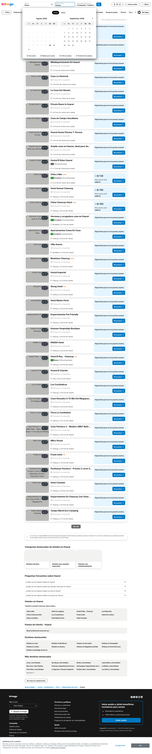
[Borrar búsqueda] (52, 4)
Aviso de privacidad (61, 711)
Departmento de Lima (69, 687)
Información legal (60, 708)
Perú (57, 687)
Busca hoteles (30, 687)
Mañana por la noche (48, 56)
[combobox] (38, 5)
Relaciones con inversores (18, 732)
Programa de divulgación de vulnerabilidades (69, 720)
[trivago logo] (8, 4)
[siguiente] (92, 18)
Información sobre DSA (62, 714)
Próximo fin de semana (85, 56)
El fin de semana (66, 56)
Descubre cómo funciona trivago (65, 731)
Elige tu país (13, 702)
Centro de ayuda (60, 728)
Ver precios (118, 37)
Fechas (55, 12)
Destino (26, 3)
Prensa (11, 735)
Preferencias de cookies (62, 717)
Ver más (29, 673)
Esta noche (32, 56)
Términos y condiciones (62, 705)
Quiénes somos (14, 726)
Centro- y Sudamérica (45, 687)
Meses (63, 12)
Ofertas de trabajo (15, 729)
